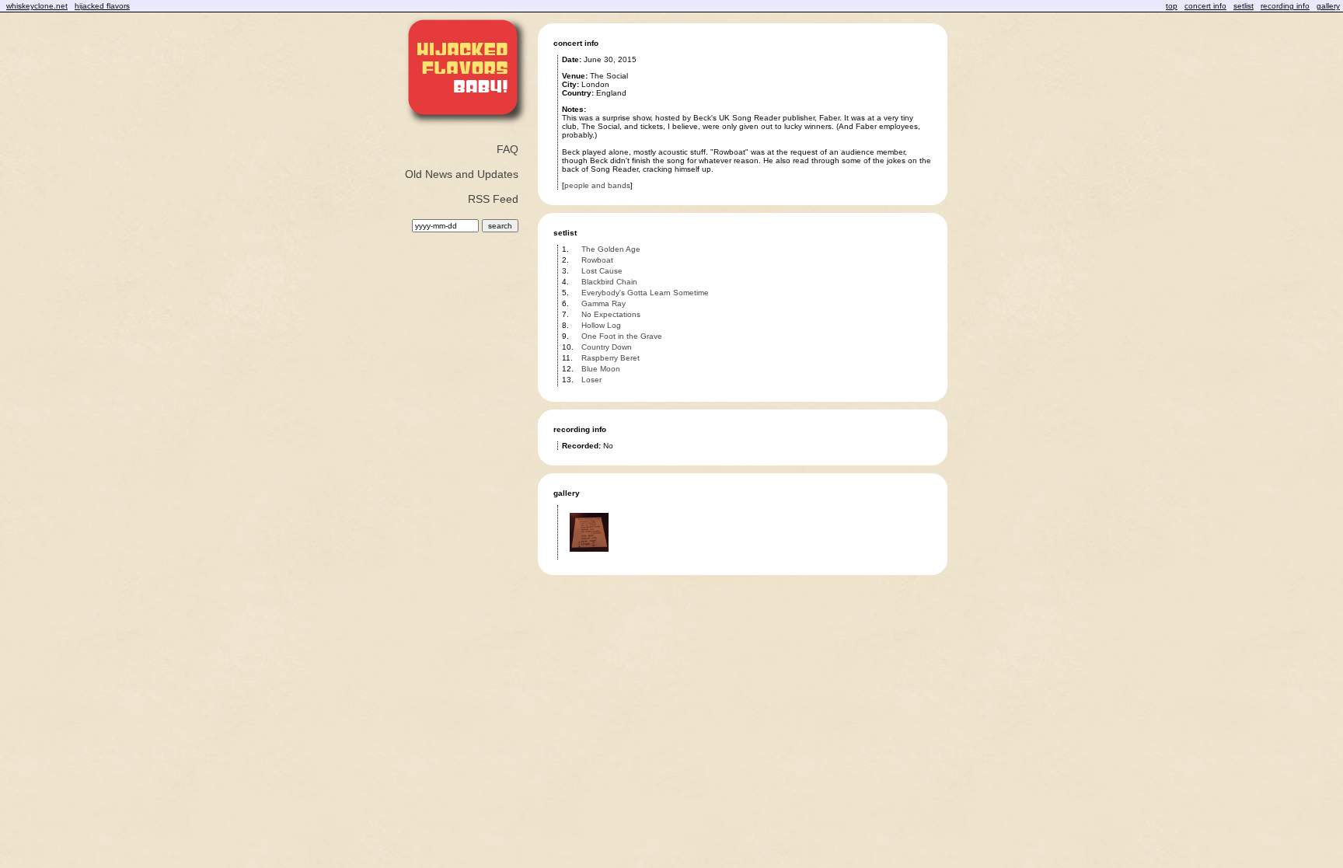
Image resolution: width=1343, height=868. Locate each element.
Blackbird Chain (609, 281)
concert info (1205, 6)
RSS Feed (493, 199)
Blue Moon (600, 368)
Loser (591, 379)
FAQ (507, 149)
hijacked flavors (102, 6)
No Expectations (610, 314)
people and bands (597, 185)
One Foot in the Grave (621, 336)
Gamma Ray (603, 303)
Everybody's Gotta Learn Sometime (645, 292)
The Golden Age (610, 249)
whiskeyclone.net (37, 6)
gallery (1328, 6)
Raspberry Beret (610, 358)
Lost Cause (602, 271)
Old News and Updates (461, 174)
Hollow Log (601, 325)
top (1171, 6)
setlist (1243, 6)
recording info (1285, 6)
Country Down (606, 347)
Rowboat (597, 260)
